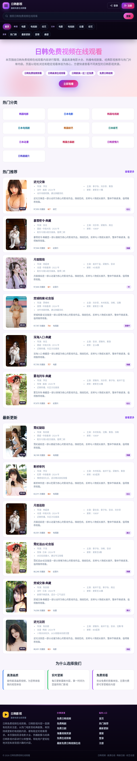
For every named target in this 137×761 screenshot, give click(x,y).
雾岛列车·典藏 (42, 376)
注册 (130, 5)
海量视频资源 (64, 733)
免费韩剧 (61, 723)
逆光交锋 (39, 182)
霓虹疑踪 (39, 428)
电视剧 (34, 26)
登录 (116, 5)
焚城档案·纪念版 (44, 298)
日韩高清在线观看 (56, 73)
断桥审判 (39, 466)
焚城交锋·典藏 (42, 583)
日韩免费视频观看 (33, 73)
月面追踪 (39, 505)
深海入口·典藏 (42, 337)
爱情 (37, 34)
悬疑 (46, 34)
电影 (23, 26)
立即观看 (68, 83)
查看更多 (129, 171)
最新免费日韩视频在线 (68, 743)
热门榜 (13, 34)
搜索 (128, 16)
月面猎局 (39, 259)
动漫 (81, 26)
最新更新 (26, 34)
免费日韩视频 (106, 73)
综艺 (44, 26)
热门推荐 (103, 723)
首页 (7, 26)
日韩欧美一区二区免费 (82, 73)
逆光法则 (39, 622)
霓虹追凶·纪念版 (44, 544)
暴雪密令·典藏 (42, 220)
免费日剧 (61, 728)
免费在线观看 (64, 738)
